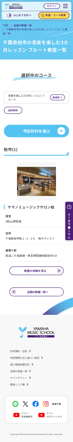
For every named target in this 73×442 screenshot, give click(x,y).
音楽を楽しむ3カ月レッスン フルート (34, 97)
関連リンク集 (17, 384)
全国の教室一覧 (23, 25)
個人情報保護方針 (20, 364)
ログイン (52, 5)
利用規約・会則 (18, 351)
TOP (5, 25)
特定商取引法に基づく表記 (24, 358)
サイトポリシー (18, 378)
